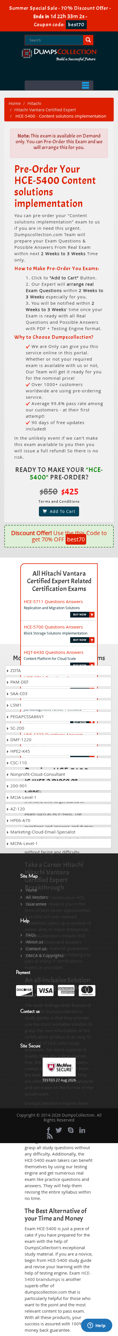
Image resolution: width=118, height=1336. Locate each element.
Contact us (36, 948)
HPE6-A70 (19, 820)
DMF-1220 (20, 739)
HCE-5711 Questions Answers (53, 601)
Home (15, 103)
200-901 (18, 786)
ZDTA (15, 670)
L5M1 (15, 705)
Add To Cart (61, 511)
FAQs (31, 934)
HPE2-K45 (19, 751)
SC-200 (16, 728)
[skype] (71, 1130)
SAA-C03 (18, 693)
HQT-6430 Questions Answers (53, 652)
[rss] (50, 1136)
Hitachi (34, 103)
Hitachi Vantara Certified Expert (45, 109)
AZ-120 (17, 809)
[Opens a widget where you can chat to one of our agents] (96, 1326)
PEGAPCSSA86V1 (26, 716)
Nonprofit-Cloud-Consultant (37, 774)
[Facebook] (48, 1130)
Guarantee (36, 904)
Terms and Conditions (59, 501)
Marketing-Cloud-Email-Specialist (42, 832)
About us (34, 941)
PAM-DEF (19, 682)
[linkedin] (82, 1130)
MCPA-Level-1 (23, 843)
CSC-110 (18, 762)
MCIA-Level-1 (23, 797)
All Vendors (37, 897)
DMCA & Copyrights (45, 955)
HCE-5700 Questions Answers (53, 627)
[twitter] (59, 1130)
